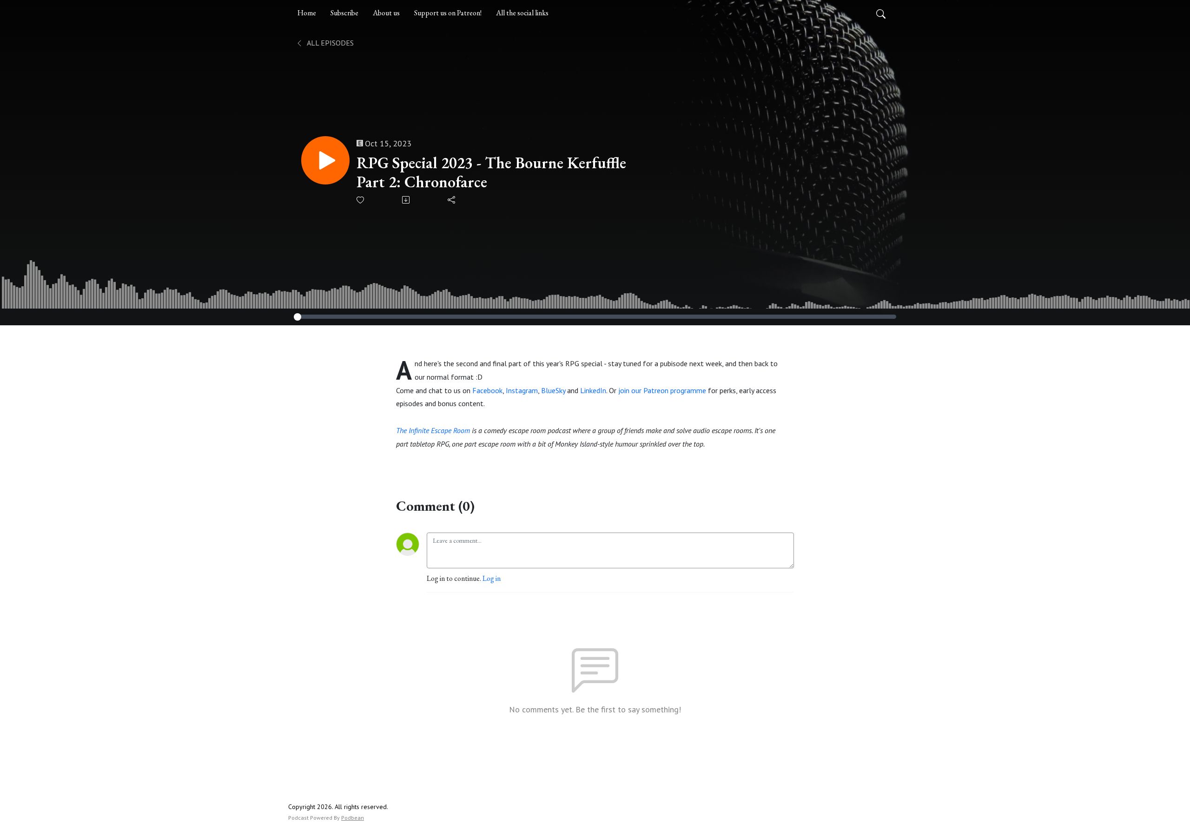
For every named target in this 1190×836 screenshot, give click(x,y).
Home (307, 13)
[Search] (881, 13)
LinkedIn (593, 390)
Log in (492, 578)
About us (386, 13)
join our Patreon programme (662, 390)
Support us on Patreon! (448, 13)
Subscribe (344, 13)
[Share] (452, 199)
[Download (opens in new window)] (406, 199)
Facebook (487, 390)
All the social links (522, 13)
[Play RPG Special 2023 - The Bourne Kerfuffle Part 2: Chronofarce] (325, 160)
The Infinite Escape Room (433, 430)
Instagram (522, 390)
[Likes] (361, 200)
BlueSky (553, 390)
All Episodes (329, 42)
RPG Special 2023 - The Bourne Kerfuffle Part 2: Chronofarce (491, 172)
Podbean (352, 817)
